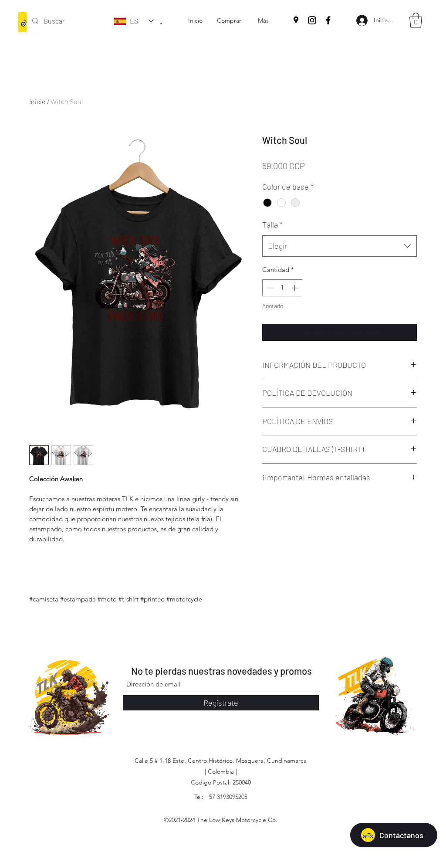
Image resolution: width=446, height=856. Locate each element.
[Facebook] (328, 20)
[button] (415, 20)
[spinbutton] (282, 288)
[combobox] (339, 246)
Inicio (37, 101)
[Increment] (295, 288)
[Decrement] (269, 288)
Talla (272, 224)
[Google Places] (296, 20)
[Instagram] (312, 20)
